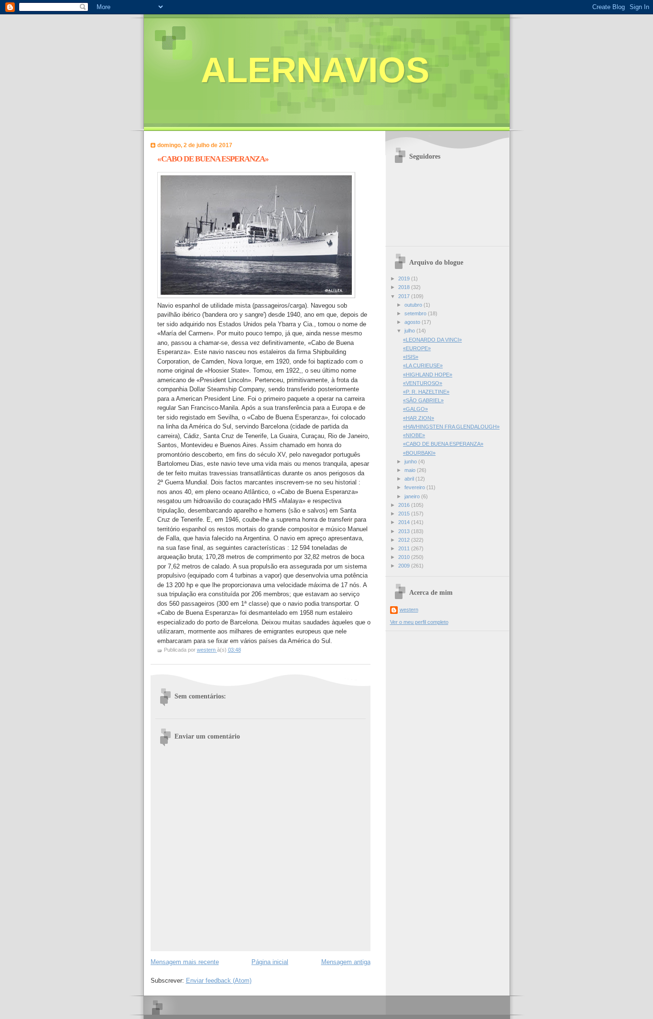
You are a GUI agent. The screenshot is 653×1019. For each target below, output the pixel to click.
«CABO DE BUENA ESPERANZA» (443, 444)
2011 (404, 548)
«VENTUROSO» (422, 383)
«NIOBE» (414, 435)
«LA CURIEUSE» (423, 365)
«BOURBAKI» (419, 453)
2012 (404, 540)
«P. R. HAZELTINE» (426, 392)
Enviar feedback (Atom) (218, 980)
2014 (404, 522)
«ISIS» (410, 357)
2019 (404, 278)
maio (410, 470)
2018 (404, 287)
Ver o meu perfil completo (419, 622)
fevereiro (415, 487)
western (409, 609)
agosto (413, 322)
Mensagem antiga (345, 961)
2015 (404, 513)
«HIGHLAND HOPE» (427, 374)
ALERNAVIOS (315, 70)
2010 (404, 557)
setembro (416, 313)
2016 (404, 505)
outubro (414, 305)
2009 (404, 565)
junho (411, 461)
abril (409, 479)
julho (410, 330)
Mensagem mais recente (185, 961)
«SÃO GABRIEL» (423, 400)
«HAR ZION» (418, 418)
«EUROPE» (417, 348)
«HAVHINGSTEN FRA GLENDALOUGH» (451, 426)
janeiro (412, 496)
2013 (404, 531)
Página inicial (269, 961)
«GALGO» (415, 409)
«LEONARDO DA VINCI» (432, 340)
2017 (404, 296)
